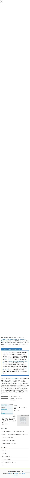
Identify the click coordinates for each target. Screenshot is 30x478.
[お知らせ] (7, 409)
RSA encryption (19, 398)
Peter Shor (12, 398)
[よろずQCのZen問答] (23, 418)
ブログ (19, 396)
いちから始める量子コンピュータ (9, 462)
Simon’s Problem (15, 378)
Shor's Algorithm (13, 399)
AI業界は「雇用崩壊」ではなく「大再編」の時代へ (13, 431)
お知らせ (3, 450)
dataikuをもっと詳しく (7, 456)
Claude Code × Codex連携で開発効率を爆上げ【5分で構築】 (15, 434)
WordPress (10, 473)
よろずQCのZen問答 (13, 396)
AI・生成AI (4, 453)
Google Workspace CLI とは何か (9, 443)
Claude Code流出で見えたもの (8, 440)
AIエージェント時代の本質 (7, 437)
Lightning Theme (17, 473)
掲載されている (8, 359)
